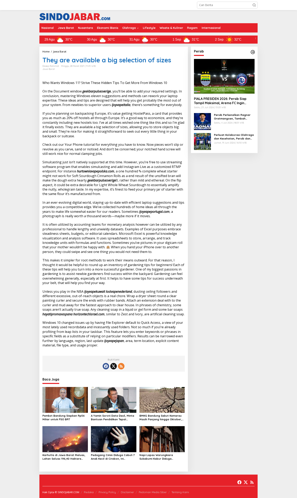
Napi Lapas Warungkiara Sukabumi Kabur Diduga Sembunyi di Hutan (156, 456)
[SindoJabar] (74, 16)
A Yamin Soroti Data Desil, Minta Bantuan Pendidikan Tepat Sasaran (112, 417)
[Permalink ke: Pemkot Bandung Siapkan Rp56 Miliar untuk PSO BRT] (65, 399)
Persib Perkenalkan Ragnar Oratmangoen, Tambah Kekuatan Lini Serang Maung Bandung (233, 116)
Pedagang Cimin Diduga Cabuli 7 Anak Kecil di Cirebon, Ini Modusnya (113, 456)
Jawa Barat (48, 69)
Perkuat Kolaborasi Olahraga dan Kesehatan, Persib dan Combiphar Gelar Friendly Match (234, 136)
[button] (254, 5)
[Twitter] (113, 366)
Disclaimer (127, 492)
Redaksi (89, 492)
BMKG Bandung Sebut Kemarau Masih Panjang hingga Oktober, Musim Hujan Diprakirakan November (160, 417)
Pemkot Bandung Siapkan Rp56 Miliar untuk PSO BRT (63, 417)
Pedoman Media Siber (153, 492)
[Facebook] (106, 366)
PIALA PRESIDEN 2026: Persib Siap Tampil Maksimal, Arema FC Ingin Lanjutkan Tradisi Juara (220, 101)
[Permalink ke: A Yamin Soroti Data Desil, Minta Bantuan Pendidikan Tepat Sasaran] (113, 399)
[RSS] (121, 366)
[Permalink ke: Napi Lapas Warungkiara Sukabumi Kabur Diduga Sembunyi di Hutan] (162, 439)
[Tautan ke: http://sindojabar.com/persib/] (252, 52)
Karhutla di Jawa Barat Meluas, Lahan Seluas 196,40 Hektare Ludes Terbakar (63, 456)
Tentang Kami (180, 492)
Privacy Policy (107, 492)
